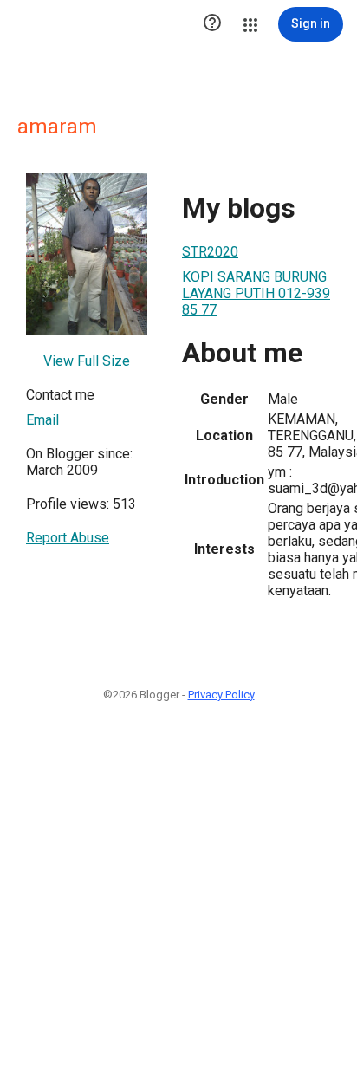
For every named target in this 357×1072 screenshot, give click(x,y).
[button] (212, 24)
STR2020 (210, 252)
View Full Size (86, 361)
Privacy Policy (221, 694)
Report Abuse (67, 538)
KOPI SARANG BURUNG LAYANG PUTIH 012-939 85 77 (256, 293)
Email (42, 420)
